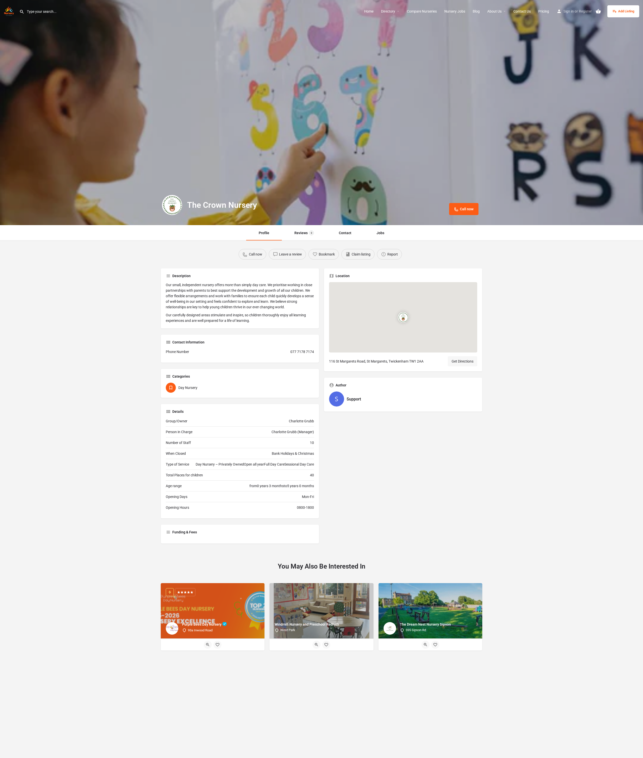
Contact (345, 233)
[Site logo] (10, 11)
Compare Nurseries (422, 11)
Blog (476, 11)
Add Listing (626, 11)
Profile (264, 233)
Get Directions (462, 361)
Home (368, 11)
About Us (494, 11)
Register (585, 11)
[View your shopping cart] (598, 11)
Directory (388, 11)
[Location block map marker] (403, 317)
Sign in (568, 11)
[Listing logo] (172, 205)
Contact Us (522, 11)
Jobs (380, 233)
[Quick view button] (208, 645)
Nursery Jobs (454, 11)
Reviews (303, 233)
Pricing (543, 11)
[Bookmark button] (217, 645)
